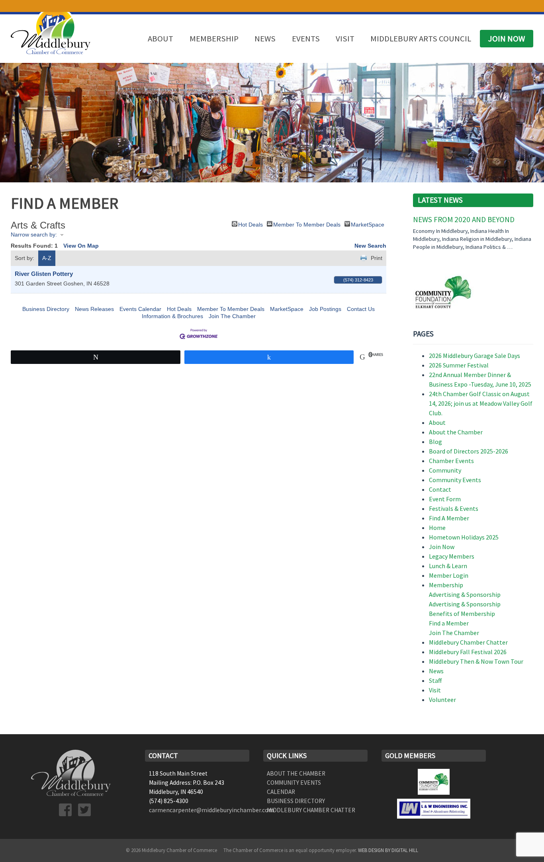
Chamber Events (451, 461)
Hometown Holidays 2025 (464, 537)
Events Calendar (140, 309)
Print (376, 258)
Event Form (445, 499)
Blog (435, 442)
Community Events (455, 480)
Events (306, 38)
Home (437, 528)
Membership (214, 38)
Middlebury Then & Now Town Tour (476, 661)
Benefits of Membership (462, 614)
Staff (435, 680)
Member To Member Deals (306, 224)
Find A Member (449, 518)
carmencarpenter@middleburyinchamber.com (211, 810)
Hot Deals (250, 224)
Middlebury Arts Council (420, 38)
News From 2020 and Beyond (464, 219)
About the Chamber (456, 432)
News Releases (94, 309)
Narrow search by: (34, 234)
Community (445, 470)
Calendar (281, 792)
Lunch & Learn (448, 566)
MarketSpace (367, 224)
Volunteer (442, 700)
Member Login (448, 575)
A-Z (46, 258)
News (265, 38)
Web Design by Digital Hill (388, 850)
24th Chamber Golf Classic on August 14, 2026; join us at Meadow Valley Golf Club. (480, 403)
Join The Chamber (232, 316)
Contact (440, 489)
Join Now (506, 38)
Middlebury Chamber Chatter (468, 642)
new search (370, 245)
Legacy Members (451, 556)
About (160, 38)
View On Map (81, 245)
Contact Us (361, 309)
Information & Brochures (172, 316)
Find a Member (449, 623)
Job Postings (325, 309)
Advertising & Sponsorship (465, 594)
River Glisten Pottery (44, 273)
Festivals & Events (453, 508)
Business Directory (45, 309)
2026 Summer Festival (459, 365)
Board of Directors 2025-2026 (468, 451)
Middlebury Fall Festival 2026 (468, 652)
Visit (345, 38)
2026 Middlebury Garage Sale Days (474, 356)
